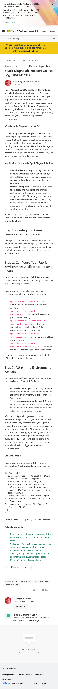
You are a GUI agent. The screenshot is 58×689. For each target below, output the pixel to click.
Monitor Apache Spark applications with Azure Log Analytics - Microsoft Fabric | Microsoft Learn (31, 537)
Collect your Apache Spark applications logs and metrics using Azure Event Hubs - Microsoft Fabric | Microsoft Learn (30, 547)
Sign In (52, 31)
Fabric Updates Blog (12, 39)
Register (44, 31)
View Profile (20, 606)
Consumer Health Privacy (37, 683)
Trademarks (7, 680)
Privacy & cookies (25, 674)
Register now (9, 22)
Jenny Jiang (17, 81)
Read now (33, 51)
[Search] (36, 31)
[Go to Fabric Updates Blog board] (8, 616)
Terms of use (40, 674)
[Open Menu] (54, 39)
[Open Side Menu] (4, 31)
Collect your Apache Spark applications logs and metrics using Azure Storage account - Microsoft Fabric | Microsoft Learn (30, 556)
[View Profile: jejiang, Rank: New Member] (8, 83)
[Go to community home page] (20, 31)
